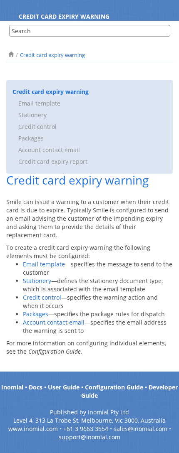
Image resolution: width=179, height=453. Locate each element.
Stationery (32, 115)
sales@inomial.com (140, 429)
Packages (31, 138)
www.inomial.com (33, 429)
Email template (39, 103)
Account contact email (49, 150)
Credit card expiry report (52, 161)
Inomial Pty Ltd (108, 412)
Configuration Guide (114, 387)
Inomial (12, 387)
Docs (35, 387)
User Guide (64, 387)
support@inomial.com (89, 437)
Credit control (37, 126)
